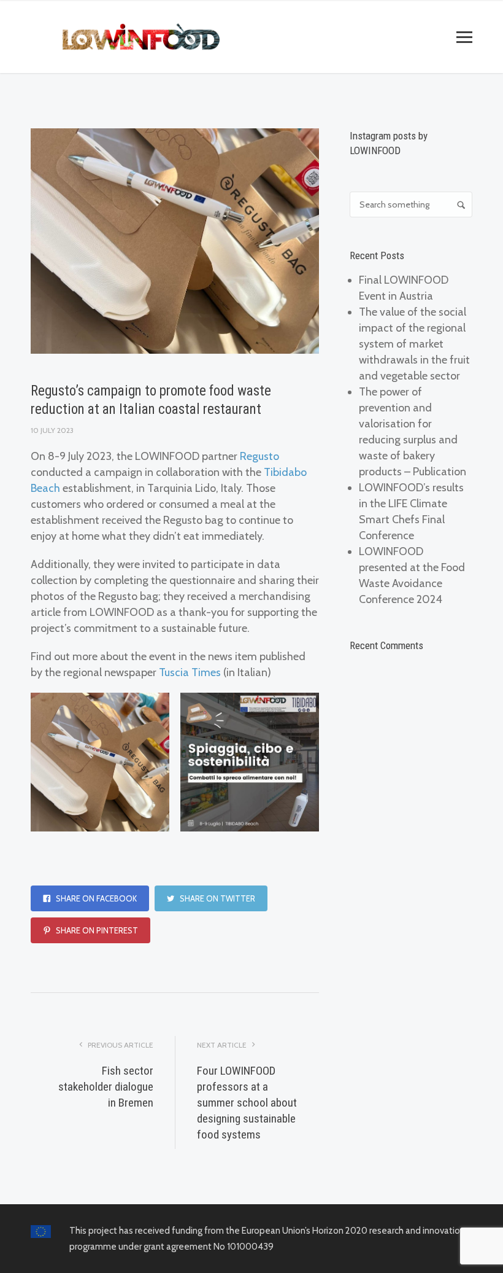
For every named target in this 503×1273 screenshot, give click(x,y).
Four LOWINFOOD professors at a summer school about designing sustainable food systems (247, 1103)
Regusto (259, 456)
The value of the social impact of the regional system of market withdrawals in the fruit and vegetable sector (414, 344)
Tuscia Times (190, 672)
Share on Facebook (95, 898)
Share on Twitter (216, 898)
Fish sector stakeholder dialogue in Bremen (105, 1087)
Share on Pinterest (96, 930)
